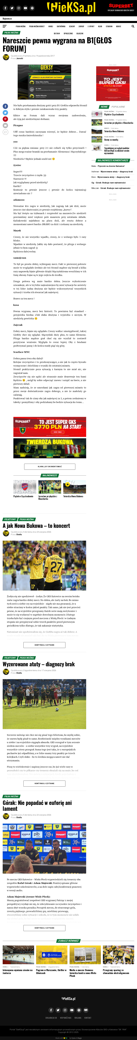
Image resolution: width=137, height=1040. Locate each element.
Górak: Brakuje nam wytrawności (111, 183)
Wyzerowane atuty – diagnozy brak (117, 172)
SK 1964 (57, 33)
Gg (93, 183)
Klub (100, 26)
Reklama (78, 1017)
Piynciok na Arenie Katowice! (111, 166)
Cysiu (74, 1038)
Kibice (118, 26)
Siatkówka (61, 26)
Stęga (79, 1038)
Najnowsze (7, 18)
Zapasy (81, 26)
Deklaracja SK (51, 1017)
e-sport (91, 26)
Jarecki (19, 58)
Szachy (72, 26)
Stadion (109, 26)
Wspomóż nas (65, 1017)
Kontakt (87, 1017)
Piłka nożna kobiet (37, 26)
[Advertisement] (113, 218)
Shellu (19, 534)
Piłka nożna (20, 26)
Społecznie (68, 33)
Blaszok (80, 33)
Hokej (50, 26)
